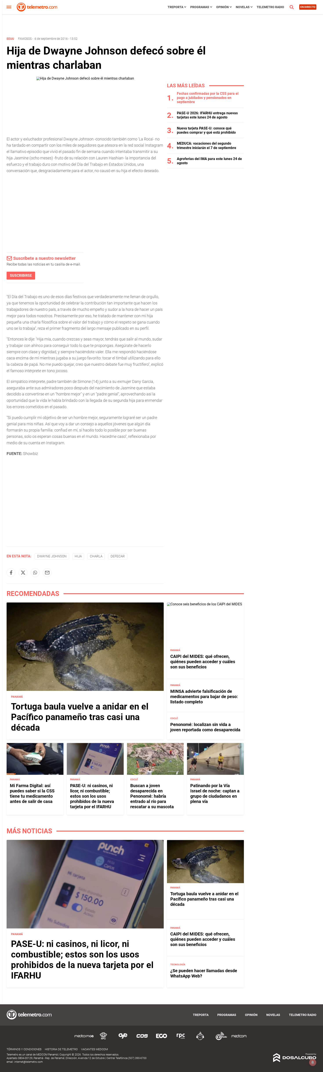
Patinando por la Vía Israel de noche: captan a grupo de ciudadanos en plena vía (215, 793)
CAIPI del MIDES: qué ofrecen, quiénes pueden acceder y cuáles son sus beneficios (202, 662)
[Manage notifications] (312, 1062)
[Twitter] (23, 572)
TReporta (175, 7)
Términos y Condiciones (24, 1049)
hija (78, 556)
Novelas (243, 7)
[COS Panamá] (142, 1039)
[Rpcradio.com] (181, 1039)
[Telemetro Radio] (219, 1039)
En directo (307, 7)
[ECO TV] (161, 1039)
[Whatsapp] (35, 572)
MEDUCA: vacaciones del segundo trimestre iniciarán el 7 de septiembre (206, 145)
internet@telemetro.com (28, 1061)
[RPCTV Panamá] (103, 1039)
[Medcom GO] (84, 1039)
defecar (118, 556)
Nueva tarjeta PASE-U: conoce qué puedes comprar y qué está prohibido (206, 130)
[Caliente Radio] (200, 1039)
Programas (199, 7)
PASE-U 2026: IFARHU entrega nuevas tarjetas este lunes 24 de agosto (207, 115)
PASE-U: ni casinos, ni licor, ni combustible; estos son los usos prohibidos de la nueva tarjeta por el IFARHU (92, 796)
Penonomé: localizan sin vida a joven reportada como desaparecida (205, 727)
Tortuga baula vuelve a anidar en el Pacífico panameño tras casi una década (80, 717)
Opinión (222, 7)
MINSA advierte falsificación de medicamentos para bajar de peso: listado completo (204, 696)
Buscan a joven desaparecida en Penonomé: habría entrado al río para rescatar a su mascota (152, 796)
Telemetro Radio (270, 7)
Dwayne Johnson (52, 556)
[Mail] (47, 572)
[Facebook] (11, 572)
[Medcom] (239, 1039)
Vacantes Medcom (94, 1049)
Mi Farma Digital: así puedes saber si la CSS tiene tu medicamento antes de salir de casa (32, 793)
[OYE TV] (122, 1039)
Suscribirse (21, 275)
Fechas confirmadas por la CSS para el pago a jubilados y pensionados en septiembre (207, 97)
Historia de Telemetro (61, 1049)
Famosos (25, 38)
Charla (96, 556)
